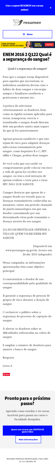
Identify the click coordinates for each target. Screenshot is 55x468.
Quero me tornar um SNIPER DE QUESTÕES (27, 430)
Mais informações (28, 439)
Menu (30, 34)
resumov (28, 24)
